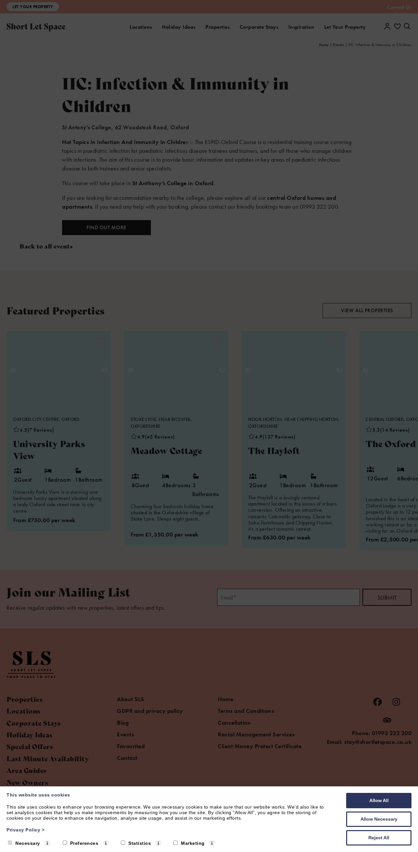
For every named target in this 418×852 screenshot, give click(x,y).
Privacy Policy (25, 829)
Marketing (193, 843)
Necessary (27, 843)
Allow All (379, 800)
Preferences (84, 843)
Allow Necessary (379, 819)
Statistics (139, 843)
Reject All (378, 837)
